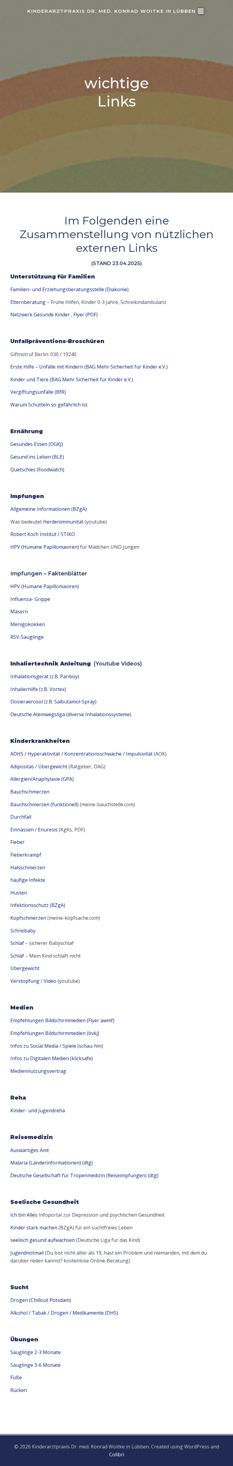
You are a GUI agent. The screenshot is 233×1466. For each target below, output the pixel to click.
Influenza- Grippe (30, 599)
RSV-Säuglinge (27, 637)
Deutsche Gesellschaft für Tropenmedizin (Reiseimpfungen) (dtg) (84, 1175)
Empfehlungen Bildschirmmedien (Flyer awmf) (62, 1020)
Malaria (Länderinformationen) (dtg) (51, 1162)
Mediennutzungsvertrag (38, 1071)
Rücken (18, 1390)
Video (50, 981)
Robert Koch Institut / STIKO (42, 534)
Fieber (17, 842)
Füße (16, 1377)
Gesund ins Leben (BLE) (37, 456)
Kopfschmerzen (28, 918)
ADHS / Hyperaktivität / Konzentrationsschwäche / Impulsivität (81, 753)
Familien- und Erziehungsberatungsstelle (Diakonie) (69, 289)
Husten (18, 892)
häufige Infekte (27, 880)
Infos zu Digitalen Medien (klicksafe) (51, 1058)
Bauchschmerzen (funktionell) (44, 804)
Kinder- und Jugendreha (37, 1110)
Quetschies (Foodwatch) (37, 469)
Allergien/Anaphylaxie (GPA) (42, 779)
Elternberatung (28, 302)
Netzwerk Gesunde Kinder (40, 314)
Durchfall (20, 817)
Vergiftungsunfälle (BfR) (38, 392)
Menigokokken (27, 624)
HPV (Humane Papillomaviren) (45, 547)
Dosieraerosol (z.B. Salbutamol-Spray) (53, 701)
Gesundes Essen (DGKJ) (36, 444)
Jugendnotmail (27, 1252)
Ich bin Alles (23, 1215)
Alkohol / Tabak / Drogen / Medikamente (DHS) (64, 1312)
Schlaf (17, 943)
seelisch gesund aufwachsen (42, 1240)
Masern (19, 611)
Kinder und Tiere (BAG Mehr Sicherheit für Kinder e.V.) (71, 379)
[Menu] (201, 11)
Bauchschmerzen (29, 791)
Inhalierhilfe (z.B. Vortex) (38, 689)
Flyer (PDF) (85, 314)
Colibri (116, 1454)
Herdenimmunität (63, 521)
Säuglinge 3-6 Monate (35, 1365)
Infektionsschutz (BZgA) (37, 905)
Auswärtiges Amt (29, 1150)
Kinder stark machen (33, 1227)
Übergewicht (24, 968)
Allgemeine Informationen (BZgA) (48, 509)
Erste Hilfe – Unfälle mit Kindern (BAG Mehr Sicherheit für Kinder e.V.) (89, 366)
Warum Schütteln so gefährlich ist (48, 404)
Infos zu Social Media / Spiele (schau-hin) (56, 1046)
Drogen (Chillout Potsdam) (40, 1300)
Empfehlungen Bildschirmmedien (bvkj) (54, 1033)
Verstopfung (24, 981)
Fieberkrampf (25, 854)
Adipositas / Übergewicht (38, 766)
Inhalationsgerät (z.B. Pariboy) (44, 676)
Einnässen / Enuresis (34, 829)
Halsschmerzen (27, 867)
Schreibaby (22, 930)
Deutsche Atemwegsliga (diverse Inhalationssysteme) (70, 714)
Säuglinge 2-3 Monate (35, 1352)
